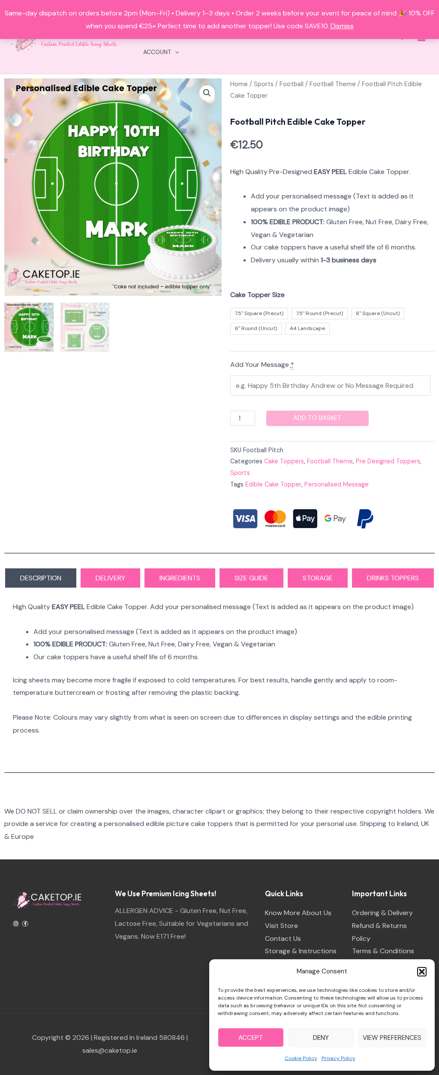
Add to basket (317, 418)
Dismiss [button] (342, 25)
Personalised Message (336, 484)
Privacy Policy (338, 1058)
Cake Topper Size (257, 294)
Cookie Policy (301, 1058)
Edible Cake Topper (273, 484)
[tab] (40, 578)
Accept (250, 1037)
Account (157, 52)
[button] (422, 971)
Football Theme (333, 84)
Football (292, 84)
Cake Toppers (284, 461)
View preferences (392, 1037)
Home (239, 84)
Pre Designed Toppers (388, 461)
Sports (264, 84)
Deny (321, 1037)
